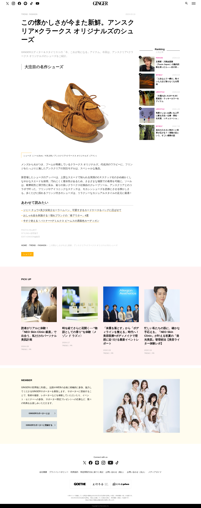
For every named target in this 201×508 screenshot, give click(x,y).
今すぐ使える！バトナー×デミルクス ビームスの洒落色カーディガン (61, 220)
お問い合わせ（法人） (136, 472)
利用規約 (74, 472)
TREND (32, 245)
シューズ (27, 254)
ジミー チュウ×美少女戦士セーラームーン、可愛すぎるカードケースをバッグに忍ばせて (72, 210)
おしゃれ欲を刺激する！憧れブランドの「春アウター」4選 (56, 215)
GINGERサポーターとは (39, 413)
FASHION (42, 245)
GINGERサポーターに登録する (39, 425)
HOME (24, 245)
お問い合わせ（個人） (115, 472)
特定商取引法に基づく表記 (91, 472)
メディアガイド (155, 472)
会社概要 (43, 472)
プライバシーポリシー (58, 472)
